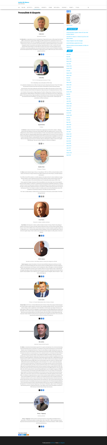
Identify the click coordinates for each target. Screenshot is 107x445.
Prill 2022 (68, 120)
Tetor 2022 (69, 108)
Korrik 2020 (69, 143)
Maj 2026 (68, 56)
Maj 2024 (68, 77)
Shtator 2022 (69, 110)
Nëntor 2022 (69, 105)
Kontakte (44, 7)
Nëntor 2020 (69, 136)
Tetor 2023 (69, 87)
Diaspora (37, 7)
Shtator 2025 (69, 66)
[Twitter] (22, 435)
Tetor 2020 (69, 138)
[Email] (41, 101)
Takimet (71, 7)
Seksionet (64, 7)
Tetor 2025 (69, 63)
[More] (28, 435)
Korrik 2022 (69, 112)
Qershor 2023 (69, 91)
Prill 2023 (68, 96)
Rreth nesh (56, 7)
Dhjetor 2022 (69, 103)
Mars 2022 (69, 122)
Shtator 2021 (69, 134)
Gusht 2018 (69, 155)
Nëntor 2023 (69, 84)
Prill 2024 (68, 80)
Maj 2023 (68, 94)
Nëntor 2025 (69, 61)
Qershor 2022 (69, 115)
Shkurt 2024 (69, 82)
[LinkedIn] (39, 101)
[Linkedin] (25, 435)
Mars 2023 (69, 98)
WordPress (53, 442)
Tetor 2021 (69, 131)
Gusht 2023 (69, 89)
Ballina (23, 7)
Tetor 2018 (69, 150)
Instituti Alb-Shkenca (23, 2)
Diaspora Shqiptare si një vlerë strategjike (75, 40)
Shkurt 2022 (69, 124)
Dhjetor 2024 (69, 73)
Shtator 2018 (69, 152)
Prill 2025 (68, 70)
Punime (50, 7)
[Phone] (43, 101)
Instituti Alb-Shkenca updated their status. (75, 43)
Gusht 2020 (69, 141)
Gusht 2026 (69, 54)
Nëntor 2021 (69, 129)
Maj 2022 (68, 117)
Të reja (77, 7)
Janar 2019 (69, 148)
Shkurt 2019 (69, 145)
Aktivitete (29, 7)
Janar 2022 (69, 127)
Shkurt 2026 (69, 59)
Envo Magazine (62, 442)
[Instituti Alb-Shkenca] (19, 7)
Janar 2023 (69, 101)
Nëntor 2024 (69, 75)
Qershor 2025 (69, 68)
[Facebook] (19, 435)
